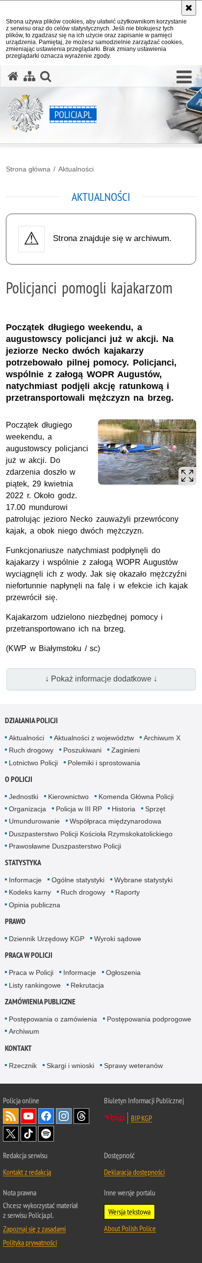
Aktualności (76, 169)
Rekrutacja (87, 985)
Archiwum (24, 1031)
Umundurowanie (34, 821)
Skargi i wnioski (70, 1065)
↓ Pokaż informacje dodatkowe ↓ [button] (101, 679)
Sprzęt (155, 809)
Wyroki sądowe (117, 939)
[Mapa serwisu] (29, 76)
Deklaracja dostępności (134, 1172)
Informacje (25, 880)
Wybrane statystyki (143, 880)
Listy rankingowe (35, 985)
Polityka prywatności (30, 1242)
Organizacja (27, 809)
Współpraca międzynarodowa (115, 821)
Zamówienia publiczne (40, 1001)
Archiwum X (162, 738)
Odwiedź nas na (28, 1116)
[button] (184, 77)
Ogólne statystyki (77, 880)
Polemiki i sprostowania (104, 763)
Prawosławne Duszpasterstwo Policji (65, 846)
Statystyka (23, 862)
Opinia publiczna (34, 905)
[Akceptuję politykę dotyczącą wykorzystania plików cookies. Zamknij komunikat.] (188, 8)
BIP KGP (141, 1118)
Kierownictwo (68, 797)
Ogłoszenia (123, 972)
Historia (123, 809)
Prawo (15, 921)
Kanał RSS (11, 1116)
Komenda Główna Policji (136, 797)
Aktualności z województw (94, 738)
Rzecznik (23, 1065)
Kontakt (18, 1048)
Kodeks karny (30, 892)
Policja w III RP (79, 809)
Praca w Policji (28, 955)
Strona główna (28, 169)
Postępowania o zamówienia (53, 1019)
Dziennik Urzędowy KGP (46, 939)
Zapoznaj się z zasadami (34, 1229)
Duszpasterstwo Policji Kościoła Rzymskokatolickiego (91, 834)
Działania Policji (31, 720)
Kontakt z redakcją (27, 1172)
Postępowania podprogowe (149, 1019)
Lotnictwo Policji (33, 763)
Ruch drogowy (31, 750)
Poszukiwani (82, 750)
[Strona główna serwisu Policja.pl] (13, 76)
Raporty (127, 892)
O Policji (18, 779)
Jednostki (23, 797)
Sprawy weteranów (133, 1065)
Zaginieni (125, 750)
